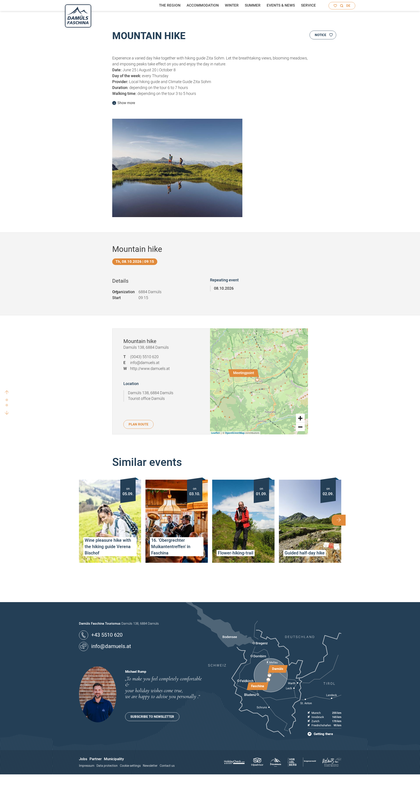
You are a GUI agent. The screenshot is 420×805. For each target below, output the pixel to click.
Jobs (83, 759)
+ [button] (300, 418)
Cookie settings (130, 765)
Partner (95, 759)
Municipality (114, 759)
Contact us (167, 765)
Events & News (281, 5)
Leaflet (215, 432)
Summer (253, 5)
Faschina (257, 686)
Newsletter (150, 765)
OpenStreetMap (235, 432)
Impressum (86, 765)
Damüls (277, 668)
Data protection (107, 765)
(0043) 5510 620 (144, 357)
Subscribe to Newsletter (152, 716)
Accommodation (203, 5)
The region (169, 5)
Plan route (138, 424)
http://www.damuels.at (150, 369)
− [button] (300, 426)
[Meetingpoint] (257, 379)
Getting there (323, 734)
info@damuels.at (144, 363)
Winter (232, 5)
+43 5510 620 (106, 635)
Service (308, 5)
